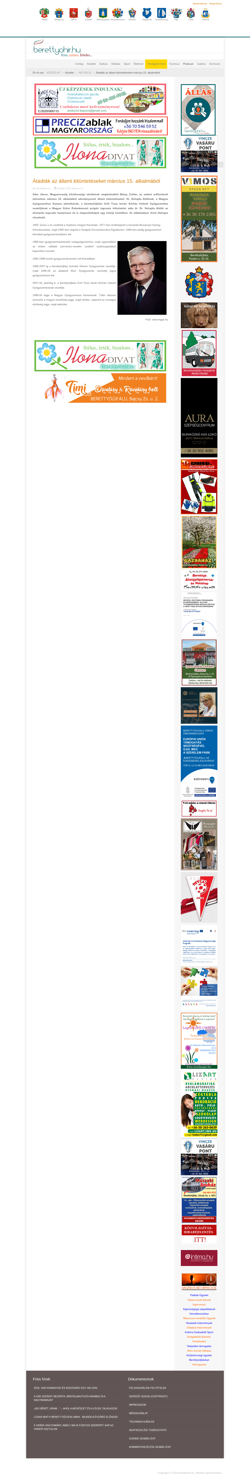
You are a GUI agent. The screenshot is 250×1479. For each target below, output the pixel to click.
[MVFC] (199, 897)
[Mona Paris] (199, 844)
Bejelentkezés (200, 3)
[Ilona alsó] (100, 355)
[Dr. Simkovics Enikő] (199, 705)
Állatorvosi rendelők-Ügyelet (199, 1318)
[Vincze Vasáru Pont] (199, 1156)
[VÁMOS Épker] (199, 218)
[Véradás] (199, 808)
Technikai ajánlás (141, 1421)
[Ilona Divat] (100, 152)
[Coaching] (199, 1040)
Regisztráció (215, 3)
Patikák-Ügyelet (199, 1295)
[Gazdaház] (199, 541)
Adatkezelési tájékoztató (148, 1430)
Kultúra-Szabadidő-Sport (199, 1332)
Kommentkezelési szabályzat (150, 1446)
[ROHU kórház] (199, 967)
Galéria (201, 63)
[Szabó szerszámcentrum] (199, 662)
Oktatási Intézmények (199, 1327)
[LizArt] (199, 1103)
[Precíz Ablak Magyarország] (100, 125)
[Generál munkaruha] (199, 486)
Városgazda (199, 1364)
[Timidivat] (100, 387)
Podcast (188, 63)
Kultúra (103, 63)
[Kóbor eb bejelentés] (199, 315)
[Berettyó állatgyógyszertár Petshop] (199, 580)
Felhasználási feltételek (147, 1387)
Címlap (79, 63)
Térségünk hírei (156, 63)
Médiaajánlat (138, 1413)
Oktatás (115, 63)
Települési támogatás (199, 1346)
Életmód (138, 63)
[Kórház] (199, 614)
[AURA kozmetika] (199, 417)
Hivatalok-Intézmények (199, 1323)
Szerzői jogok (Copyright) (148, 1396)
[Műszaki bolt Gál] (199, 1199)
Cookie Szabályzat (142, 1438)
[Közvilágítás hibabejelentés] (199, 1233)
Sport (127, 63)
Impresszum (137, 1404)
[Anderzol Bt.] (100, 99)
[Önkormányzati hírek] (199, 282)
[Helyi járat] (199, 352)
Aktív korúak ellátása (199, 1350)
